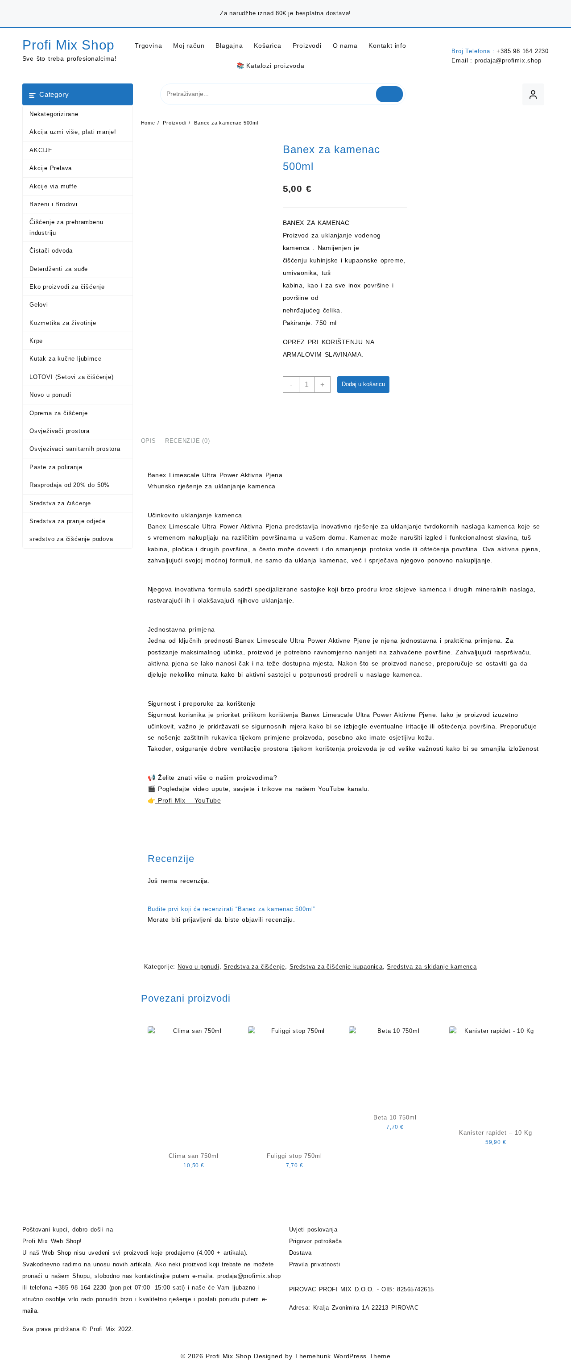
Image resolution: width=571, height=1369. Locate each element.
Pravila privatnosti (314, 1264)
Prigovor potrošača (315, 1241)
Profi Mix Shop (68, 44)
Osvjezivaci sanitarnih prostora (74, 448)
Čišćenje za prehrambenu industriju (66, 227)
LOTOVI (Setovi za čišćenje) (71, 377)
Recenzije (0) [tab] (187, 440)
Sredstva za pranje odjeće (67, 521)
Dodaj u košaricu (363, 384)
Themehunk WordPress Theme (342, 1356)
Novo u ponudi (50, 394)
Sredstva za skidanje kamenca (431, 966)
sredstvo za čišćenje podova (71, 539)
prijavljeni (197, 919)
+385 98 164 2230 (523, 51)
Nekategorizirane (54, 114)
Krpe (36, 340)
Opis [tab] (149, 440)
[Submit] (389, 94)
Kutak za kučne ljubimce (65, 358)
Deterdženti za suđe (58, 269)
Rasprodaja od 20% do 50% (69, 485)
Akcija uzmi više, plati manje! (72, 132)
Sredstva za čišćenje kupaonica (336, 966)
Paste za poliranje (55, 467)
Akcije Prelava (50, 168)
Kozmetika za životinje (62, 323)
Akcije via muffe (53, 186)
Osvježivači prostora (59, 431)
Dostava (300, 1252)
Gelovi (38, 304)
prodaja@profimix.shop (508, 60)
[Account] (533, 94)
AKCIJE (41, 150)
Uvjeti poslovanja (313, 1229)
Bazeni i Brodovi (53, 204)
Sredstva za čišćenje (60, 503)
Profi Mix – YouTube (188, 800)
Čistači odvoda (51, 250)
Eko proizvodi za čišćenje (67, 286)
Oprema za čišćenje (58, 413)
